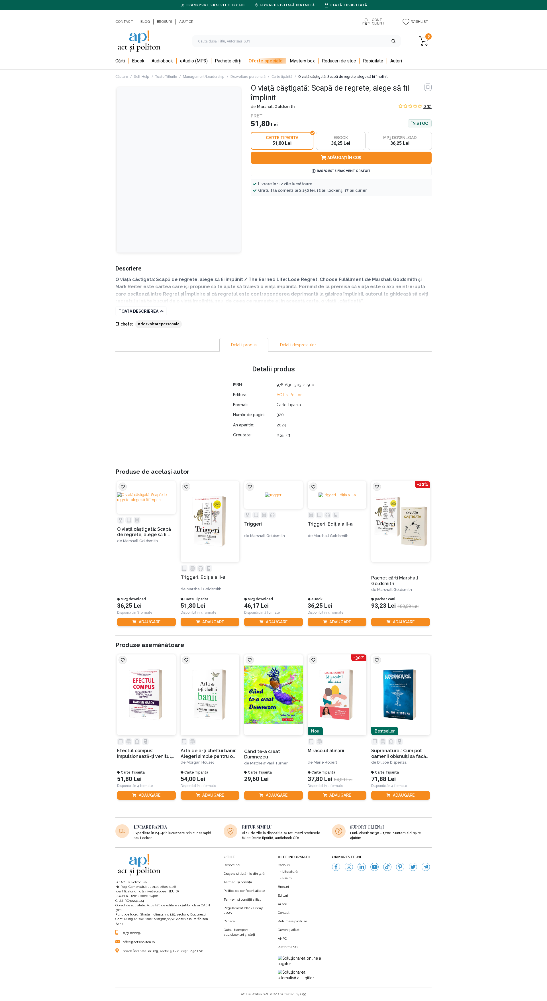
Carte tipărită (282, 76)
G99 (303, 994)
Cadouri (284, 865)
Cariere (229, 921)
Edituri (283, 896)
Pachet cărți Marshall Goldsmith (394, 580)
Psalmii (287, 878)
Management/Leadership (203, 76)
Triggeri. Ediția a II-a (203, 577)
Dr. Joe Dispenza (392, 762)
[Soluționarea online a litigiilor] (300, 961)
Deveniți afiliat (288, 930)
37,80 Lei (320, 779)
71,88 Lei (383, 779)
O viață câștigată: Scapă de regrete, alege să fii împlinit (144, 532)
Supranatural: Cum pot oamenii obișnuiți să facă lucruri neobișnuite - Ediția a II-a (398, 753)
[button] (393, 41)
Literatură (290, 872)
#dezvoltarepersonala (158, 324)
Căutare (121, 76)
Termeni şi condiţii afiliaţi (243, 900)
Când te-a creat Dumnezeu (262, 754)
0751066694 (132, 933)
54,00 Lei (193, 779)
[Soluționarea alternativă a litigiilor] (300, 975)
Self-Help (141, 76)
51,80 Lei (193, 606)
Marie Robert (325, 762)
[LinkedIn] (362, 867)
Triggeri (253, 524)
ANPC (282, 939)
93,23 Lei (383, 606)
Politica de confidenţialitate (244, 891)
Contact (283, 913)
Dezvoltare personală (248, 76)
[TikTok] (387, 867)
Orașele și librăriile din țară (244, 874)
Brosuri (283, 887)
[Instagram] (349, 867)
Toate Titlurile (166, 76)
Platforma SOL (288, 947)
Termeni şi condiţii (238, 882)
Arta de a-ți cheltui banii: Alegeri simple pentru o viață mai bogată (208, 753)
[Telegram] (426, 867)
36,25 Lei (129, 606)
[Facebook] (336, 867)
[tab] (243, 345)
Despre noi (232, 865)
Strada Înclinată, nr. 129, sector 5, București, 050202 (163, 951)
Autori (282, 904)
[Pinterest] (400, 867)
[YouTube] (374, 867)
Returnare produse (292, 921)
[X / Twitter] (413, 867)
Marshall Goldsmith (276, 106)
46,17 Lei (256, 606)
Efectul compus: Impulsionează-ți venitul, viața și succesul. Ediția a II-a (145, 753)
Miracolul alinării (326, 750)
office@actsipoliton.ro (139, 942)
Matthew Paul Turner (269, 763)
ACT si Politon (290, 394)
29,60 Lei (256, 779)
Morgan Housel (200, 762)
